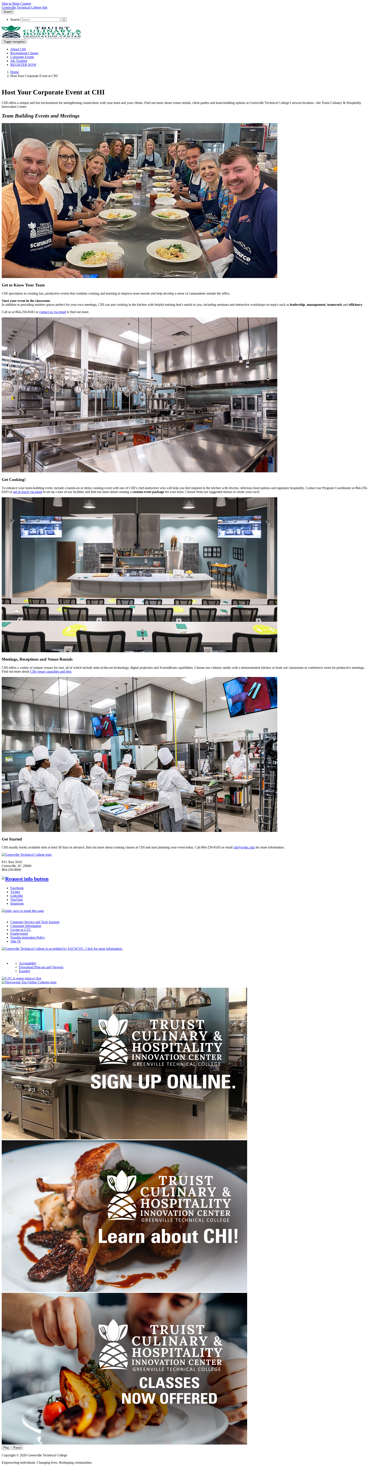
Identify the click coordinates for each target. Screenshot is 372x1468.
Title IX (15, 941)
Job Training (18, 61)
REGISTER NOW (23, 64)
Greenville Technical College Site (24, 7)
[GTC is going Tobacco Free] (21, 978)
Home (14, 72)
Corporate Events (22, 57)
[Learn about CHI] (124, 1291)
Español (24, 971)
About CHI (18, 49)
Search (7, 11)
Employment (19, 933)
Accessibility (27, 963)
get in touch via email (27, 492)
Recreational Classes (24, 53)
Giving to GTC (20, 930)
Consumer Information (25, 926)
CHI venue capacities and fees (50, 671)
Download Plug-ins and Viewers (41, 967)
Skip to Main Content (16, 3)
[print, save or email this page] (23, 911)
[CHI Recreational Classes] (124, 1443)
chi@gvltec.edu (244, 847)
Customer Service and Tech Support (34, 922)
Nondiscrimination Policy (27, 937)
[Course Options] (124, 1138)
